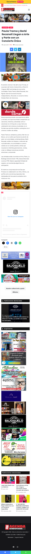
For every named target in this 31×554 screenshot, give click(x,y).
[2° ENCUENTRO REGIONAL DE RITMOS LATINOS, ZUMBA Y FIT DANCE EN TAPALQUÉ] (23, 499)
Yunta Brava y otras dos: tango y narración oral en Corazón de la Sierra (22, 488)
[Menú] (29, 10)
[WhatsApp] (26, 552)
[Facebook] (11, 49)
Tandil (11, 27)
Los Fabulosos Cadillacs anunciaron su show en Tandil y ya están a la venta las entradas (15, 319)
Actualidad (5, 27)
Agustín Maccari (19, 537)
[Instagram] (18, 547)
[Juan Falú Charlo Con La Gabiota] (8, 480)
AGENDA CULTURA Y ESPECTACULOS (15, 534)
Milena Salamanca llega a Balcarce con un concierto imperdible (7, 506)
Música (15, 292)
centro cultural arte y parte (15, 288)
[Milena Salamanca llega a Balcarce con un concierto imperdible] (8, 499)
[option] (15, 313)
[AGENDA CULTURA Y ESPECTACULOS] (7, 9)
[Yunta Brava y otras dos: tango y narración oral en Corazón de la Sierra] (23, 480)
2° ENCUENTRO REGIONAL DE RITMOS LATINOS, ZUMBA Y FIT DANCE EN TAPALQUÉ (22, 506)
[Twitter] (15, 49)
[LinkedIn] (19, 49)
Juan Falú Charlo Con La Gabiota (7, 486)
